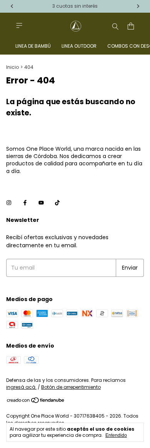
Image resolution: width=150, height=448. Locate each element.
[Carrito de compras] (131, 26)
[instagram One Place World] (9, 203)
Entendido (116, 435)
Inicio (12, 67)
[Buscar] (115, 26)
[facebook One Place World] (25, 203)
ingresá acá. (21, 387)
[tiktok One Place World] (57, 203)
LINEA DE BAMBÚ (33, 46)
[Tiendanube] (36, 401)
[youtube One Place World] (41, 203)
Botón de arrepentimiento (71, 387)
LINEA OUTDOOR (79, 46)
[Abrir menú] (19, 26)
